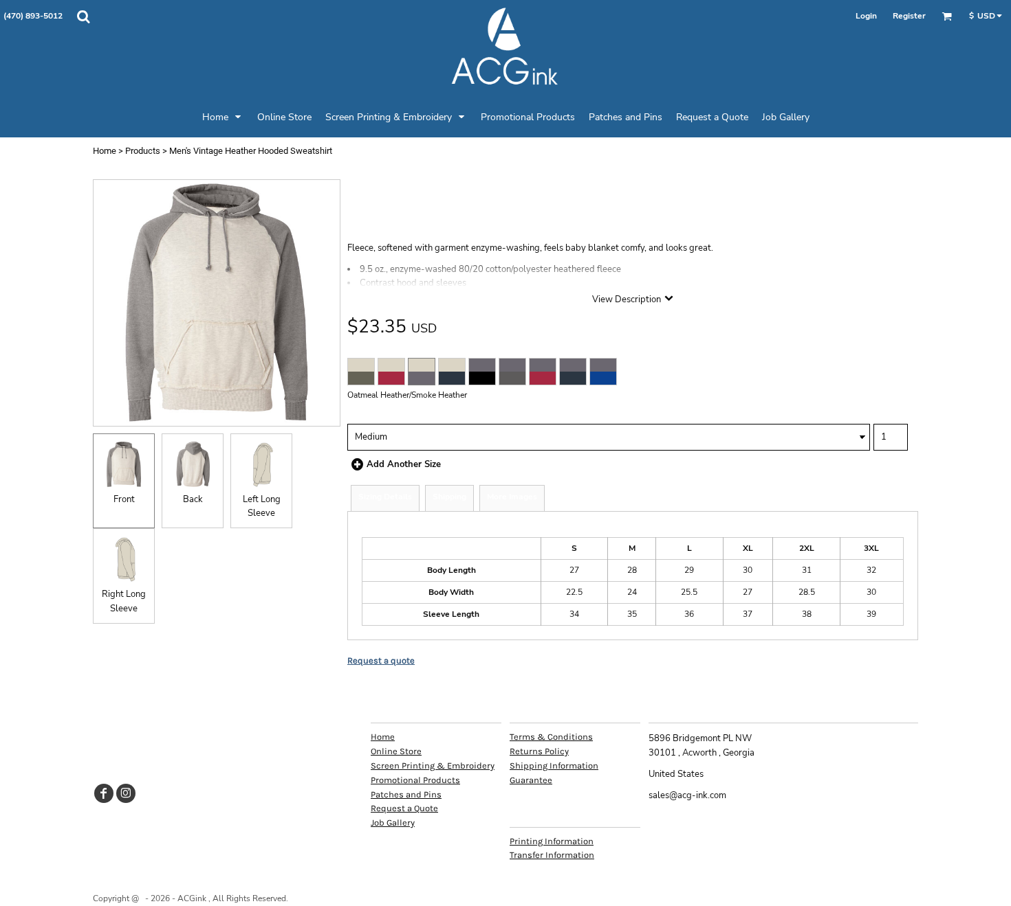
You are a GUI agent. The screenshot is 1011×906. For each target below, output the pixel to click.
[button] (83, 16)
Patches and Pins (406, 794)
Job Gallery (393, 822)
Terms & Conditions (551, 737)
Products (142, 151)
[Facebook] (103, 793)
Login (866, 15)
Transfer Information (552, 855)
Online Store (396, 751)
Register (909, 15)
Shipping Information (554, 765)
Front (124, 499)
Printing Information (552, 841)
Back (193, 499)
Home (104, 151)
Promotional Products (415, 780)
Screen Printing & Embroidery (432, 765)
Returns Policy (539, 751)
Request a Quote (404, 808)
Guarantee (531, 780)
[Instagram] (125, 793)
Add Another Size (404, 464)
